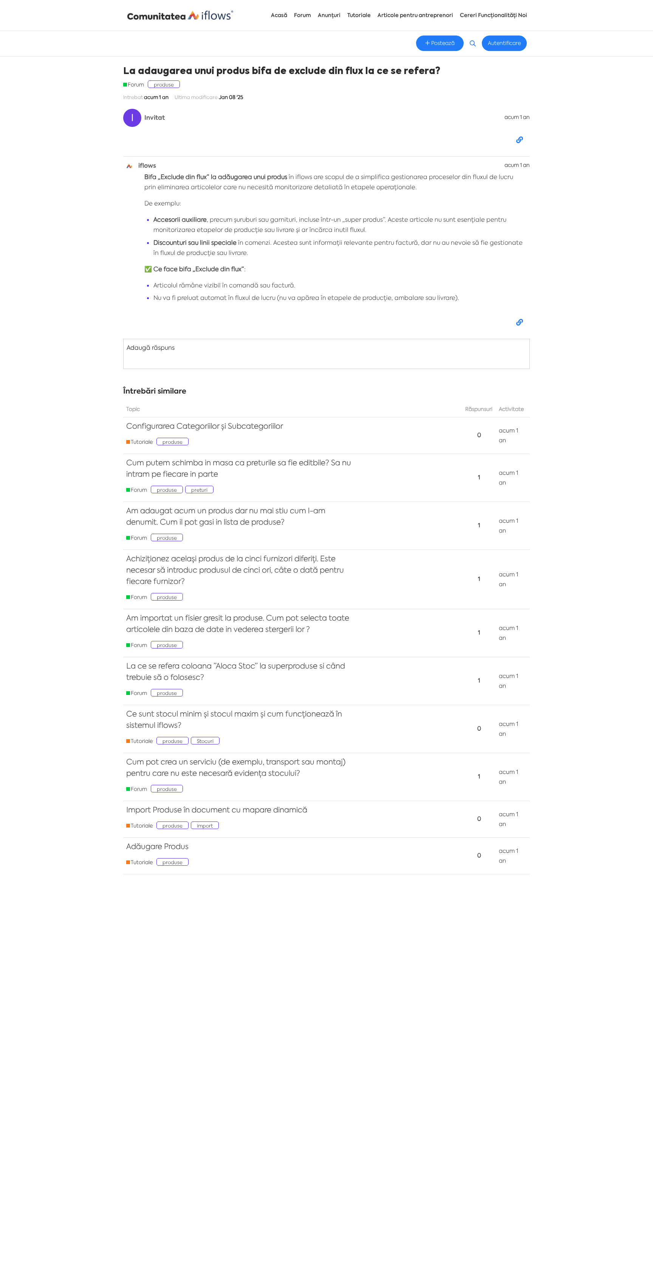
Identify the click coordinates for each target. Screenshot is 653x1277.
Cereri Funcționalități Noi (493, 15)
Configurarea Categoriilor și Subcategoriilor (204, 426)
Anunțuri (329, 15)
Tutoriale (359, 15)
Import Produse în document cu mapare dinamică (216, 809)
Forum (302, 15)
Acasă (279, 15)
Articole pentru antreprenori (415, 15)
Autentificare (504, 43)
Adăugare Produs (157, 846)
